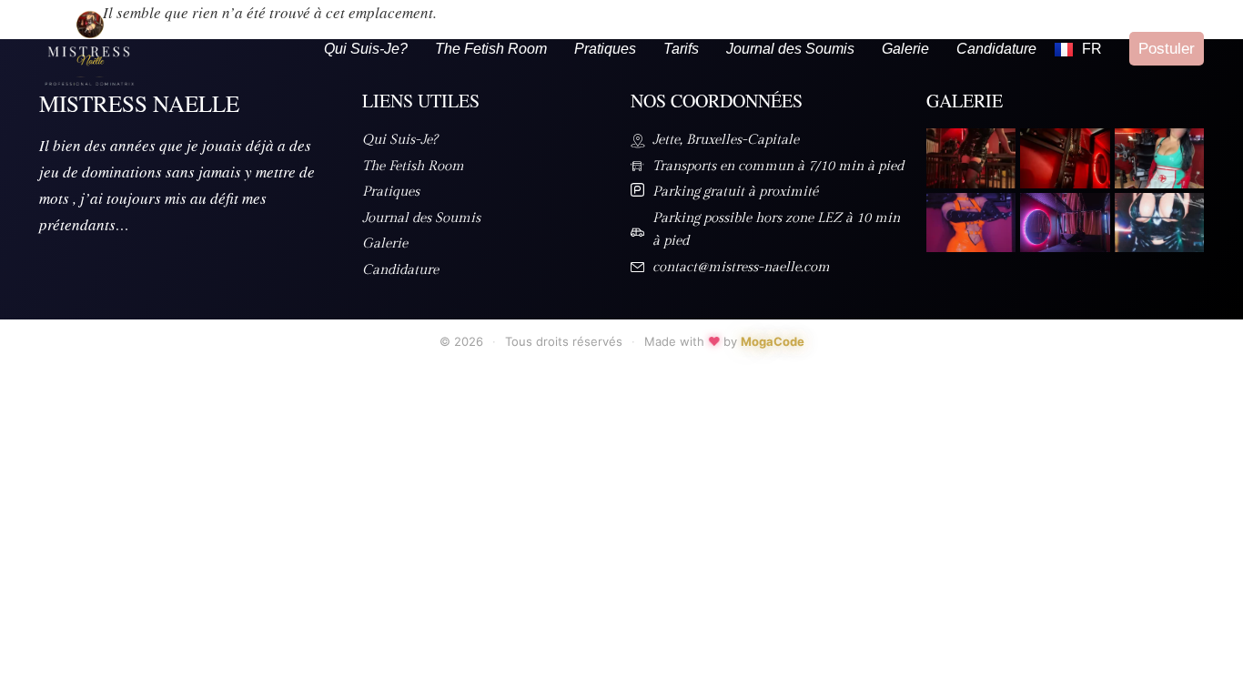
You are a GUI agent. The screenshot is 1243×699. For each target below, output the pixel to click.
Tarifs (681, 48)
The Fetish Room (491, 48)
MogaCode (772, 341)
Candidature (996, 48)
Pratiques (605, 48)
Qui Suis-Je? (366, 48)
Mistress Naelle (139, 103)
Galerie (905, 48)
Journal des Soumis (790, 48)
